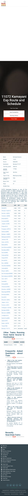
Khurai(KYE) (4, 260)
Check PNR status (6, 473)
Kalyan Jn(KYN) (5, 323)
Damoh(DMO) (5, 252)
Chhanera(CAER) (6, 286)
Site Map (4, 456)
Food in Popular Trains (7, 466)
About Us (4, 445)
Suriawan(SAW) (5, 221)
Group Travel (5, 452)
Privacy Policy (7, 494)
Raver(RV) (4, 297)
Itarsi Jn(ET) (5, 278)
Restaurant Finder (6, 476)
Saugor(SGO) (5, 257)
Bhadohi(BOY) (5, 218)
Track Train (5, 467)
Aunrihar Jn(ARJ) (6, 213)
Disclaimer (21, 494)
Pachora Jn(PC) (5, 305)
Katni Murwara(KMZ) (6, 247)
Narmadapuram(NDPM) (7, 276)
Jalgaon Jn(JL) (5, 302)
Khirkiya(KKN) (5, 284)
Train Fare (4, 478)
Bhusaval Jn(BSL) (6, 299)
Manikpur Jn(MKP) (6, 234)
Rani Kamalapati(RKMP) (7, 273)
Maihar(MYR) (5, 244)
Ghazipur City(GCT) (6, 210)
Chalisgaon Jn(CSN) (6, 307)
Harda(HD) (4, 281)
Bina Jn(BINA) (5, 263)
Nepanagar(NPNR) (6, 291)
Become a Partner (6, 451)
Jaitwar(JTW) (5, 239)
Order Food (5, 464)
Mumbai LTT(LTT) (6, 328)
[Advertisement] (14, 14)
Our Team (4, 474)
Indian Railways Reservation (9, 469)
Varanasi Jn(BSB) (6, 216)
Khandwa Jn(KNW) (6, 289)
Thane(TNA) (4, 326)
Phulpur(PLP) (5, 226)
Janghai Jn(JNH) (6, 223)
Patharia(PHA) (5, 255)
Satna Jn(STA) (5, 242)
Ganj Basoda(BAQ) (6, 265)
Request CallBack (6, 461)
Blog (3, 449)
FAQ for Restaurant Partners (9, 460)
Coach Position (6, 480)
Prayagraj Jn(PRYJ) (6, 229)
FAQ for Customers (7, 458)
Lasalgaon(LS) (5, 315)
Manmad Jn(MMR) (6, 312)
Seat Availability (14, 112)
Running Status (14, 115)
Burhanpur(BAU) (5, 294)
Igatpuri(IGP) (5, 320)
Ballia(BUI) (4, 208)
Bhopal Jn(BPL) (5, 271)
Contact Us (5, 454)
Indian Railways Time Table (8, 471)
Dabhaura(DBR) (5, 231)
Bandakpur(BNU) (5, 250)
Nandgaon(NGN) (5, 310)
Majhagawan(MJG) (6, 237)
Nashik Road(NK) (6, 318)
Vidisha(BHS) (5, 268)
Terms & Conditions (14, 494)
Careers (4, 447)
